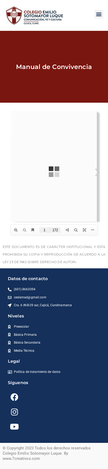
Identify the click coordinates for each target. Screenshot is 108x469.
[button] (99, 14)
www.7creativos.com (21, 458)
